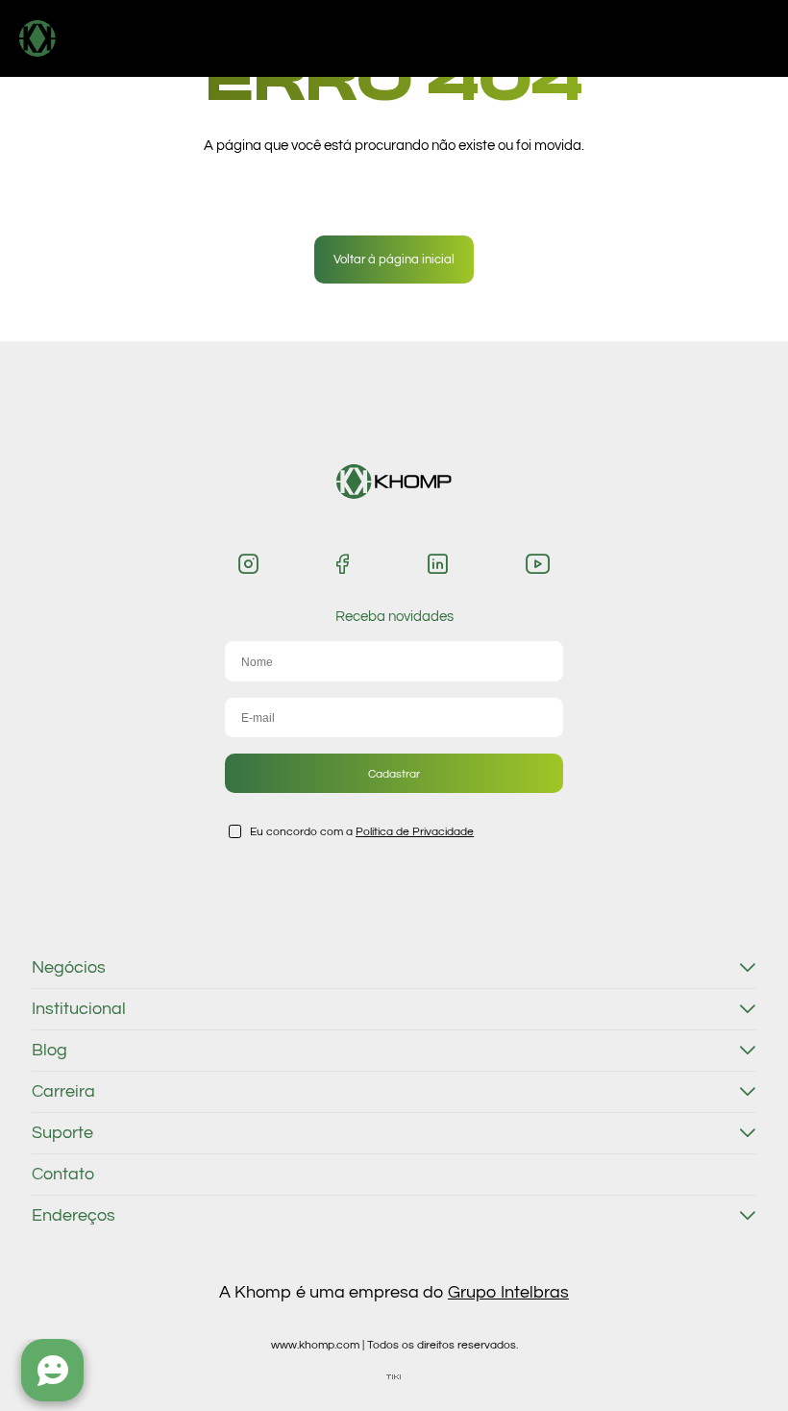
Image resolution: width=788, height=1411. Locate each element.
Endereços (73, 1216)
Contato (63, 1174)
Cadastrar (394, 774)
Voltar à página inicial (394, 259)
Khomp (78, 38)
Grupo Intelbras (508, 1292)
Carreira (63, 1092)
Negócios (69, 968)
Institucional (79, 1009)
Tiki (394, 1377)
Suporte (62, 1133)
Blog (49, 1050)
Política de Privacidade (415, 831)
